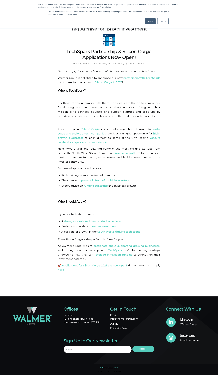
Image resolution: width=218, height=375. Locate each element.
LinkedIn (186, 319)
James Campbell (136, 63)
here (61, 269)
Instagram (187, 335)
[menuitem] (103, 371)
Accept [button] (150, 21)
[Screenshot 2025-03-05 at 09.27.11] (109, 40)
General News (99, 63)
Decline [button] (163, 21)
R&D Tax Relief (115, 63)
